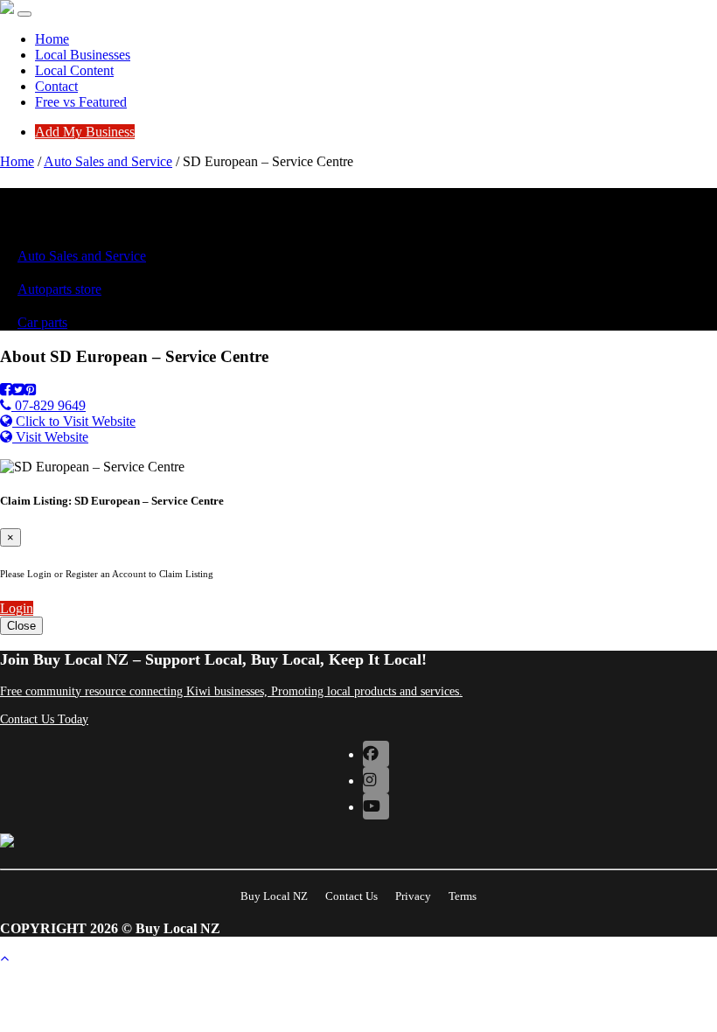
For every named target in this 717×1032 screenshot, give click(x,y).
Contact (56, 86)
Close (21, 625)
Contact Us (351, 896)
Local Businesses (82, 54)
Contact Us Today (44, 719)
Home (52, 38)
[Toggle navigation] (24, 14)
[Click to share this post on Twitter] (18, 389)
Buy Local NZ (274, 896)
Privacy (413, 896)
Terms (463, 896)
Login (16, 608)
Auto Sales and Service (108, 161)
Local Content (74, 70)
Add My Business (85, 131)
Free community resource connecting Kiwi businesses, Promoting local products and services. (231, 691)
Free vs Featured (81, 101)
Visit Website (50, 436)
